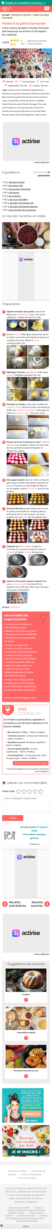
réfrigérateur (23, 314)
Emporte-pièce (15, 104)
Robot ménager (30, 104)
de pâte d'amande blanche (24, 206)
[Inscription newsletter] (26, 1141)
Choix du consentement (26, 1221)
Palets (4, 104)
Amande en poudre (40, 93)
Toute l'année (40, 115)
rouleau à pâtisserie (26, 410)
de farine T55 (16, 185)
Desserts (6, 93)
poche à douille (18, 584)
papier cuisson (14, 407)
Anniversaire (15, 111)
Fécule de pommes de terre (35, 97)
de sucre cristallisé (18, 199)
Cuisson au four (14, 90)
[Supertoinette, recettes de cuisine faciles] (6, 8)
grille (25, 517)
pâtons (10, 375)
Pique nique (15, 115)
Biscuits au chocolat (31, 111)
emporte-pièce (22, 413)
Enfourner (33, 488)
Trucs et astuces (26, 1178)
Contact (38, 1207)
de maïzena (15, 196)
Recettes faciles (17, 1171)
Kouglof (26, 994)
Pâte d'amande (22, 100)
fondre (27, 552)
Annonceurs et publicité (19, 1207)
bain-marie (25, 546)
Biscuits (29, 108)
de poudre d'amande (20, 189)
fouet (36, 340)
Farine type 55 (15, 97)
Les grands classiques (21, 93)
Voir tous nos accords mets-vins (30, 763)
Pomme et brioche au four (26, 1071)
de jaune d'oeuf (17, 182)
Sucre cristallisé (37, 100)
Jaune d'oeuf (8, 100)
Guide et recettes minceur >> (25, 3)
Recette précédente (17, 904)
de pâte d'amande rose (22, 203)
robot (17, 334)
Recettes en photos (22, 15)
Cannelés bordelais (26, 1032)
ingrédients (31, 372)
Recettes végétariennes (32, 90)
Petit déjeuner (27, 115)
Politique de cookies (26, 1215)
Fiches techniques (31, 1174)
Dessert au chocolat (15, 108)
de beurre (14, 192)
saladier (11, 552)
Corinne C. (15, 607)
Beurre (5, 97)
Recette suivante (37, 904)
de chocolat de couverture (22, 210)
